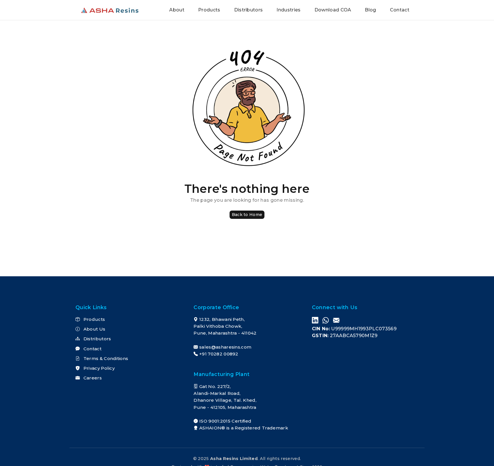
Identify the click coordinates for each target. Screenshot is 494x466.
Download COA (332, 10)
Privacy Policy (98, 368)
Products (209, 10)
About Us (93, 329)
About (176, 10)
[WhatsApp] (325, 321)
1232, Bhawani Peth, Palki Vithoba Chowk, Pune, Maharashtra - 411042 (225, 326)
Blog (370, 10)
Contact (399, 10)
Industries (288, 10)
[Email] (336, 321)
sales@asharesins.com (225, 347)
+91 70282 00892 (218, 354)
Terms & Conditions (105, 358)
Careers (92, 378)
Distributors (248, 10)
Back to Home (247, 214)
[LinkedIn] (315, 321)
